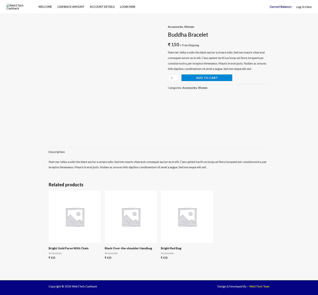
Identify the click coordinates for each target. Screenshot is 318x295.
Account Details (102, 6)
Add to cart (207, 77)
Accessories (175, 26)
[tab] (57, 152)
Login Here (127, 6)
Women (189, 26)
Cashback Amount (70, 6)
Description (57, 151)
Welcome (45, 6)
